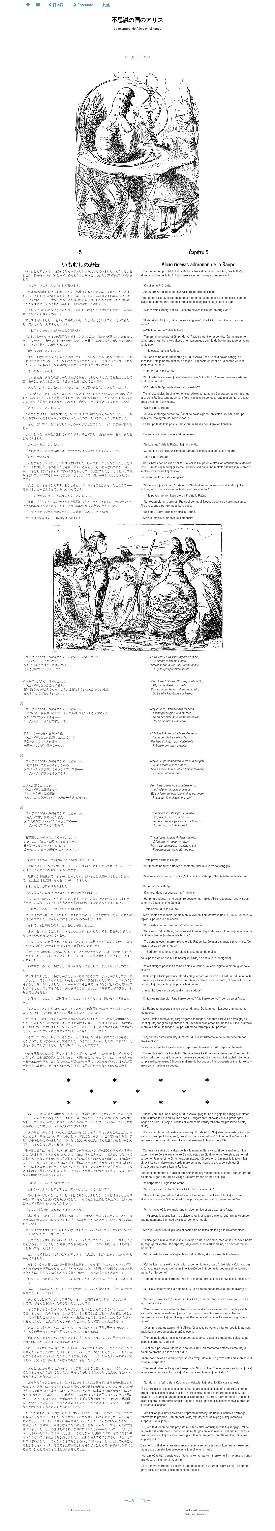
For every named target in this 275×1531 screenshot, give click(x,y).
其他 (106, 5)
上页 (131, 57)
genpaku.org (84, 1509)
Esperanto (85, 5)
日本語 (58, 5)
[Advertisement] (137, 39)
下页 (144, 57)
